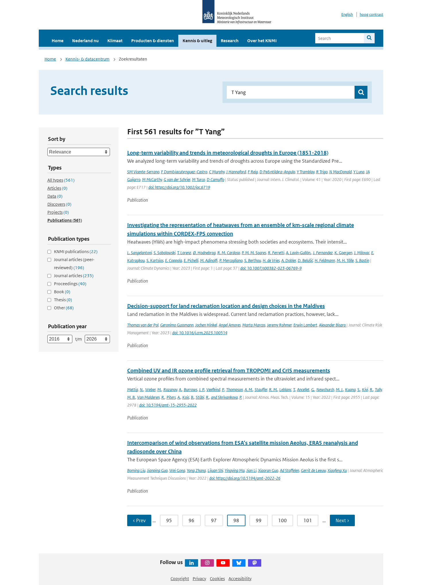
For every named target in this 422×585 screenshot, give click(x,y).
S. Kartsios (154, 260)
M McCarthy (152, 179)
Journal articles (74, 275)
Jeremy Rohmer (279, 325)
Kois (185, 397)
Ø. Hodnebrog (204, 252)
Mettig (132, 389)
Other (64, 307)
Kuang (350, 389)
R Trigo (322, 171)
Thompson (234, 389)
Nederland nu (85, 40)
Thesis (63, 299)
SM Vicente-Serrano (143, 171)
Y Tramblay (305, 171)
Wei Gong (177, 470)
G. (313, 389)
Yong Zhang (196, 470)
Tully (378, 389)
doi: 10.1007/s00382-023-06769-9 (271, 268)
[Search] (369, 38)
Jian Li (251, 470)
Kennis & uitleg (197, 40)
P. (223, 389)
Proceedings (70, 283)
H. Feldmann (325, 260)
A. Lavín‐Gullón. (298, 252)
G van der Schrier (177, 179)
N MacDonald (340, 171)
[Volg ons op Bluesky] (239, 563)
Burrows (190, 389)
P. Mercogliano (231, 260)
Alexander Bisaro (332, 325)
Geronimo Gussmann (176, 325)
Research (230, 40)
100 (282, 520)
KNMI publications (76, 251)
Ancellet (303, 389)
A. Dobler (288, 260)
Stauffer (261, 389)
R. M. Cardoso (228, 252)
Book (62, 291)
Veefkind (213, 389)
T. (294, 389)
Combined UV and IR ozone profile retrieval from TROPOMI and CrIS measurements (228, 370)
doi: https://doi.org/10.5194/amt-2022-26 (244, 478)
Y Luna (358, 171)
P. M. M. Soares (254, 252)
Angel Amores (230, 325)
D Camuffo (215, 179)
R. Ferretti (276, 252)
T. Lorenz (184, 252)
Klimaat (115, 40)
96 (191, 520)
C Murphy (216, 171)
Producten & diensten (152, 40)
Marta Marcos (253, 325)
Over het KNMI (262, 40)
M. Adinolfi (209, 260)
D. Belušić (305, 260)
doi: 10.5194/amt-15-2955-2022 (168, 405)
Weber (150, 389)
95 (169, 520)
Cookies (217, 578)
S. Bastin (362, 260)
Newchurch (325, 389)
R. (371, 389)
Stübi (200, 397)
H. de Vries (271, 260)
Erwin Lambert (305, 325)
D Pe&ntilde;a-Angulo (277, 171)
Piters (171, 397)
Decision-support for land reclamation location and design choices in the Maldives (226, 306)
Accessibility (240, 578)
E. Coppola (173, 260)
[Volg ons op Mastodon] (254, 563)
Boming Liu (136, 470)
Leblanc (285, 389)
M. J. (339, 389)
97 (214, 520)
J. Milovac (361, 252)
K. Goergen (343, 252)
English (347, 14)
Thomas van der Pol (142, 325)
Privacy (199, 578)
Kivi (365, 389)
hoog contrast (371, 14)
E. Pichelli (191, 260)
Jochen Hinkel (206, 325)
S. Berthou (252, 260)
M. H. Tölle (345, 260)
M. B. (131, 397)
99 (259, 520)
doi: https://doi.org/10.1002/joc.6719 (179, 187)
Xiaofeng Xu (337, 470)
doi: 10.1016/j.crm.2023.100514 (199, 332)
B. (192, 397)
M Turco (198, 179)
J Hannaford (236, 171)
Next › (342, 520)
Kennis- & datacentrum (87, 59)
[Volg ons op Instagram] (207, 563)
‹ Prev (139, 520)
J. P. (202, 389)
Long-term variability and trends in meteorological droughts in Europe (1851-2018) (227, 152)
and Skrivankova (224, 397)
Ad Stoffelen (289, 470)
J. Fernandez (323, 252)
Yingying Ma (235, 470)
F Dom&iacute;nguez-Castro (184, 171)
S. (358, 389)
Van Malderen (148, 397)
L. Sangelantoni (139, 252)
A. (180, 389)
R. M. (273, 389)
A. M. (249, 389)
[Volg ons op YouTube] (223, 563)
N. (142, 389)
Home (57, 40)
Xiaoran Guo (268, 470)
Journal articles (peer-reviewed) (74, 263)
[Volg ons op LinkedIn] (191, 563)
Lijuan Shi (215, 470)
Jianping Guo (157, 470)
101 (307, 520)
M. (159, 389)
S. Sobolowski (164, 252)
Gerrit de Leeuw (313, 470)
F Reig (253, 171)
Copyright (180, 578)
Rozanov (170, 389)
